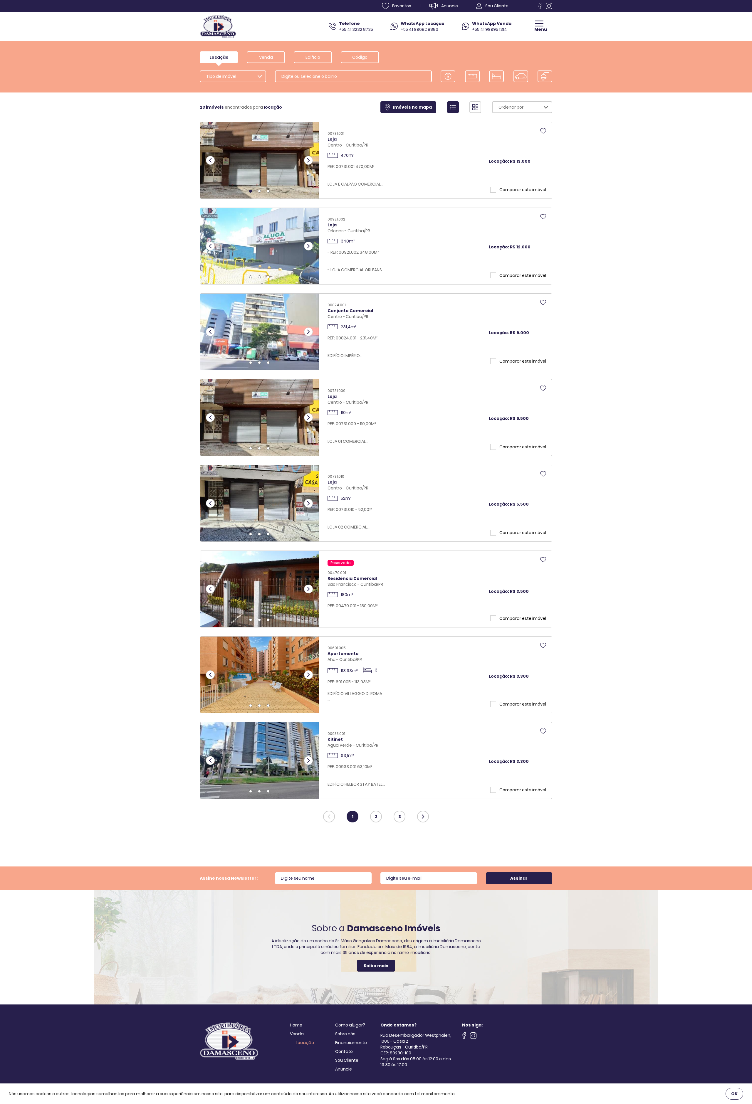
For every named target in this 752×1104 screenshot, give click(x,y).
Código (359, 57)
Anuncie (343, 1069)
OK (734, 1094)
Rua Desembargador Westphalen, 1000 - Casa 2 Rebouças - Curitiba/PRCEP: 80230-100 (415, 1044)
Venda (297, 1034)
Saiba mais (376, 966)
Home (296, 1025)
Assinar (519, 878)
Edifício (313, 57)
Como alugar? (350, 1025)
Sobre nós (345, 1034)
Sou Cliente (346, 1060)
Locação (305, 1043)
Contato (344, 1051)
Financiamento (351, 1043)
